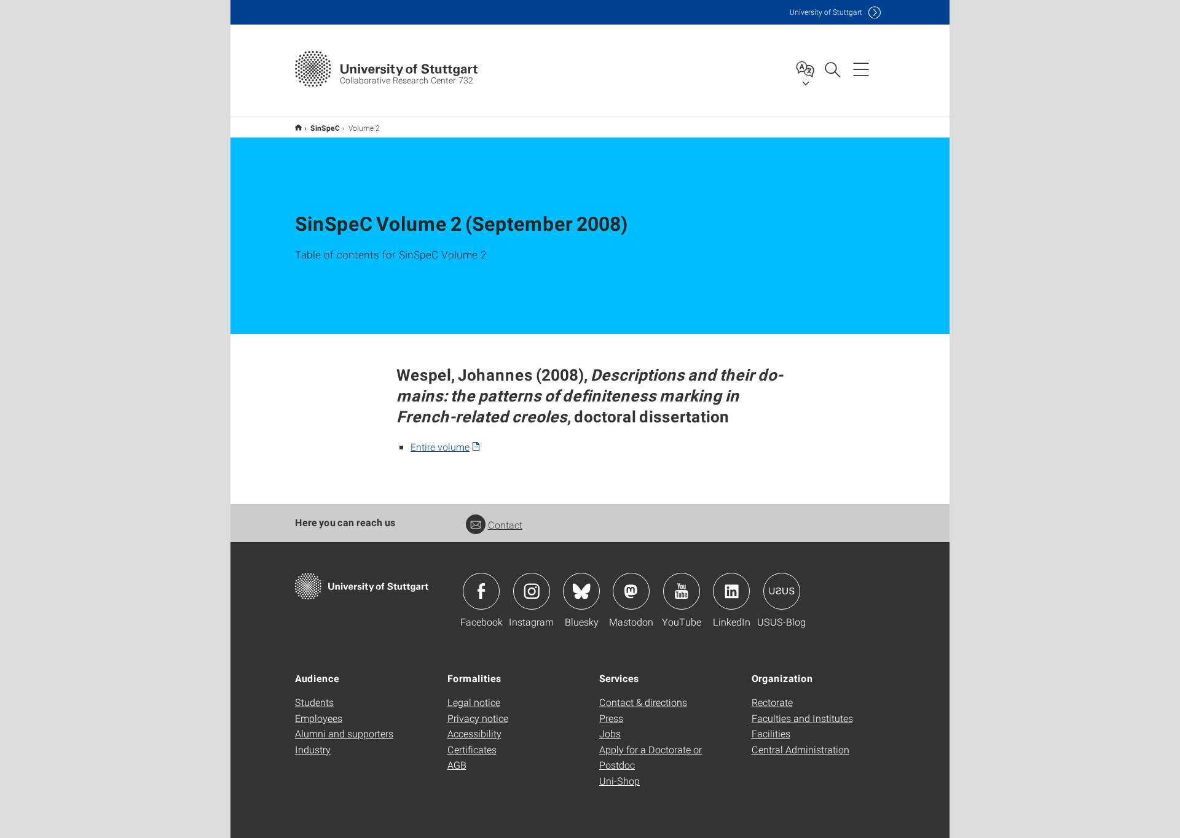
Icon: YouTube (681, 591)
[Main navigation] (861, 69)
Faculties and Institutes (802, 718)
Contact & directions (643, 702)
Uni (826, 12)
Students (314, 702)
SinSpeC (325, 128)
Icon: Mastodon (631, 591)
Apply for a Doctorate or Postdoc (650, 757)
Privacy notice (477, 718)
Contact (505, 524)
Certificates (472, 749)
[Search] (832, 69)
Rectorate (772, 702)
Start (298, 127)
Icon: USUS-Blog (781, 591)
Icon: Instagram (531, 591)
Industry (313, 749)
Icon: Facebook (481, 591)
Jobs (610, 733)
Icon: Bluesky (581, 591)
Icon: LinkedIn (731, 591)
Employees (318, 718)
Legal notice (473, 702)
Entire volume (440, 446)
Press (611, 718)
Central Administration (800, 749)
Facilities (771, 733)
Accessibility (474, 733)
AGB (456, 764)
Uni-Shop (619, 780)
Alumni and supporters (344, 733)
